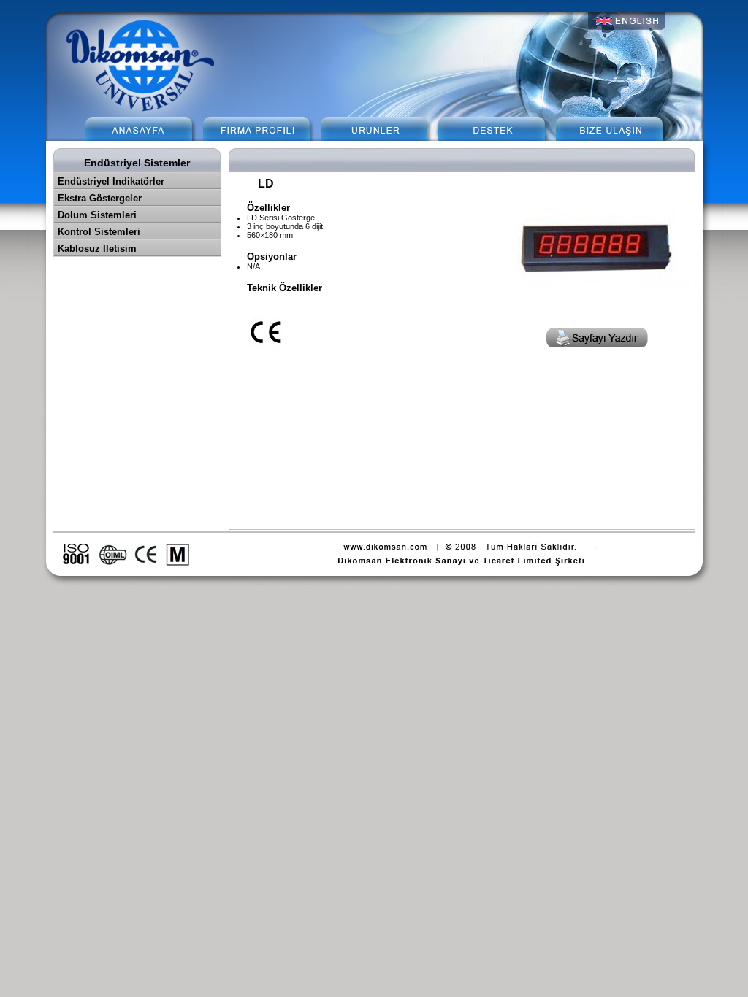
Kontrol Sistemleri (99, 231)
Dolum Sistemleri (97, 214)
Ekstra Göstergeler (100, 198)
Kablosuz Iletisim (97, 248)
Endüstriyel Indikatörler (111, 181)
